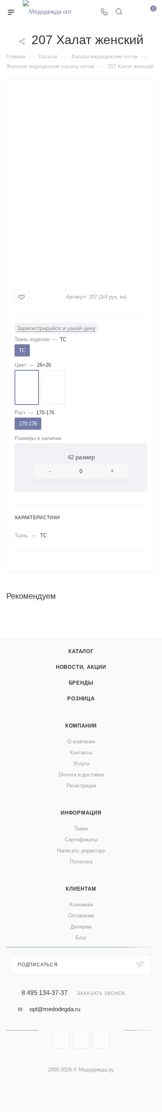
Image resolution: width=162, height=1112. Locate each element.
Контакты (81, 753)
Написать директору (81, 851)
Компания (81, 726)
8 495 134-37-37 (45, 993)
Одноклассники (101, 1040)
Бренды (81, 683)
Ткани (81, 829)
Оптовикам (81, 916)
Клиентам (81, 889)
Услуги (81, 764)
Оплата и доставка (81, 775)
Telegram (81, 1040)
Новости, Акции (81, 667)
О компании (81, 741)
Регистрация (81, 786)
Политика (81, 862)
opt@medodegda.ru (54, 1009)
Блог (81, 938)
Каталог (81, 651)
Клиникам (81, 905)
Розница (81, 699)
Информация (81, 813)
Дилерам (81, 927)
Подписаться (38, 964)
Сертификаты (81, 840)
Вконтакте (61, 1040)
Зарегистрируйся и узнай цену (56, 328)
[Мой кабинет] (133, 12)
